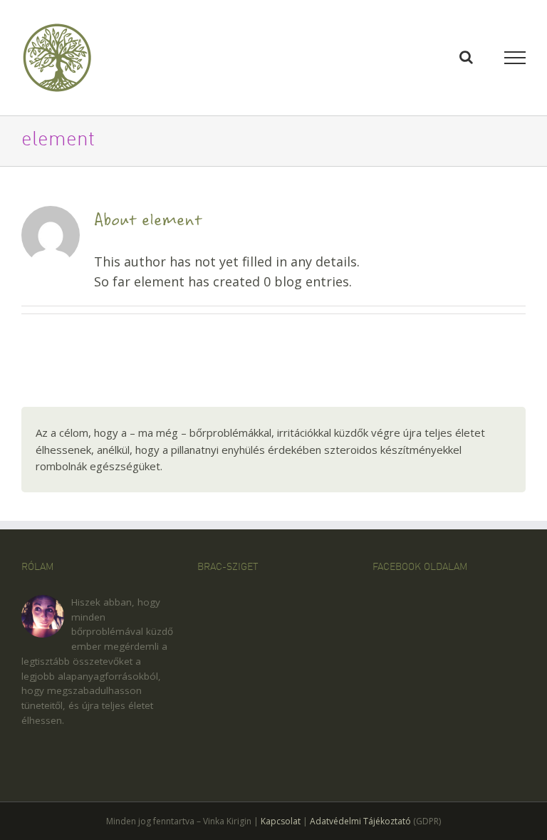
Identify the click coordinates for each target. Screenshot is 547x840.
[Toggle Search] (466, 57)
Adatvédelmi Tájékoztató (360, 821)
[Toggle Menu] (515, 57)
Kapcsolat (281, 821)
